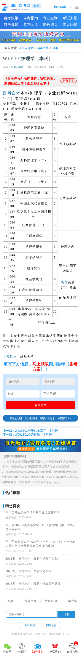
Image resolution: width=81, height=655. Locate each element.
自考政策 (11, 18)
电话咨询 (55, 651)
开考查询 (71, 601)
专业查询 (50, 18)
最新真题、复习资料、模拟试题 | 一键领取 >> (40, 418)
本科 (56, 48)
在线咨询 (72, 647)
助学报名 (37, 651)
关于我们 (29, 625)
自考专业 (43, 48)
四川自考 (12, 93)
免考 (64, 282)
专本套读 (30, 24)
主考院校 (10, 356)
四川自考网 (26, 48)
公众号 (7, 651)
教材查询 (51, 601)
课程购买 (50, 24)
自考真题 (11, 24)
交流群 (21, 651)
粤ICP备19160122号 (60, 634)
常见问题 (70, 24)
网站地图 (51, 625)
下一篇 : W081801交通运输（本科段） (29, 434)
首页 (10, 601)
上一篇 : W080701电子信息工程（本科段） (32, 430)
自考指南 (30, 18)
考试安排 (70, 18)
